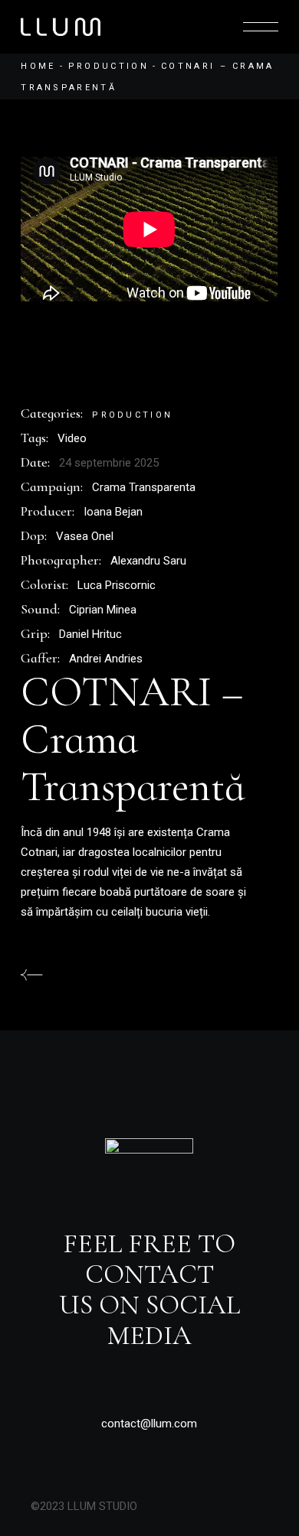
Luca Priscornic (116, 585)
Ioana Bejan (113, 512)
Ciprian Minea (102, 610)
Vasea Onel (84, 536)
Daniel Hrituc (90, 634)
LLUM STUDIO (102, 1506)
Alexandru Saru (148, 561)
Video (72, 438)
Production (132, 415)
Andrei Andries (106, 658)
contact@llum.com (149, 1423)
